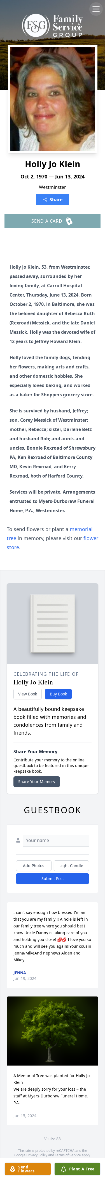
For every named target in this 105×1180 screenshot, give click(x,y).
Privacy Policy (36, 1155)
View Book (27, 694)
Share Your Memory (36, 781)
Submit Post (52, 878)
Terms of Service (68, 1155)
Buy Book (58, 694)
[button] (52, 1031)
